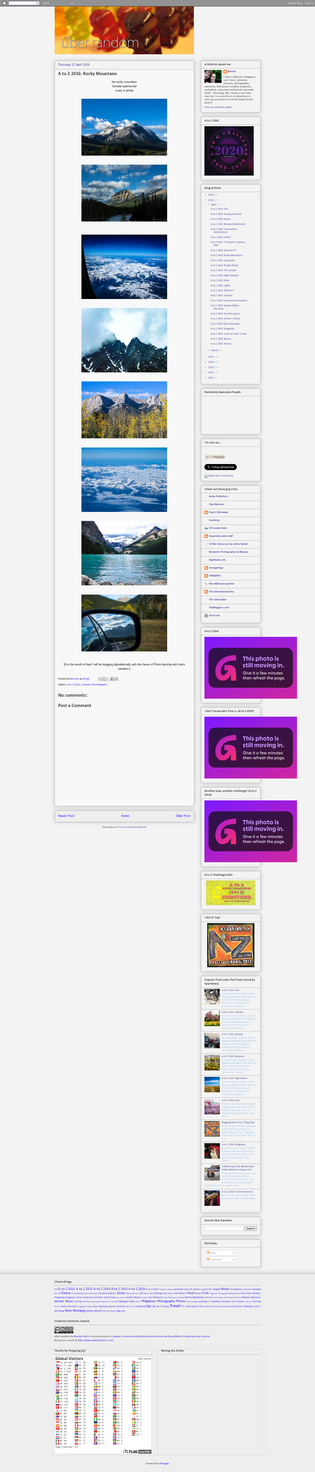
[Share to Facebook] (112, 679)
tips (149, 1306)
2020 (211, 195)
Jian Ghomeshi (155, 1297)
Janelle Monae (133, 1297)
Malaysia (172, 1297)
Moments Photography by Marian (228, 552)
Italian (107, 1297)
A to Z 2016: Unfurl (221, 237)
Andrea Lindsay (166, 1289)
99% (56, 1289)
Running (257, 1301)
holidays (256, 1293)
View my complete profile (218, 107)
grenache (236, 1293)
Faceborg (214, 520)
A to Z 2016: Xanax (220, 219)
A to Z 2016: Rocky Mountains (227, 255)
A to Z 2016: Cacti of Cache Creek (229, 334)
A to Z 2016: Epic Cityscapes (225, 324)
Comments (215, 1259)
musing (78, 1301)
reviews (240, 1301)
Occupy (114, 1302)
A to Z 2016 (73, 684)
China (86, 1293)
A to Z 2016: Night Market (224, 275)
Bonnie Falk (81, 1336)
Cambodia (246, 1289)
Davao (121, 1293)
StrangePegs (216, 568)
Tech (132, 1306)
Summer (121, 1306)
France (198, 1293)
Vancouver (237, 1306)
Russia (57, 1306)
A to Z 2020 (152, 1289)
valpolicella (209, 1306)
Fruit (205, 1293)
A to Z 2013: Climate (232, 1012)
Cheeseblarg (77, 1293)
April (214, 204)
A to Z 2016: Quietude (223, 260)
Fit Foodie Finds (218, 528)
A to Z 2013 (84, 1289)
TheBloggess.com (219, 607)
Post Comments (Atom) (132, 827)
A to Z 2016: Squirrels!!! (223, 250)
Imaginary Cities (73, 1297)
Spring (102, 1306)
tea (128, 1306)
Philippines (148, 1301)
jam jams (120, 1297)
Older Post (183, 816)
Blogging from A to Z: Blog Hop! (238, 1122)
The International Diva (221, 591)
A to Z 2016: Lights (220, 285)
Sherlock (72, 1306)
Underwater (191, 1306)
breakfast (236, 1289)
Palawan (123, 1301)
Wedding (59, 1311)
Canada (86, 684)
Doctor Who (149, 1293)
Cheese (66, 1293)
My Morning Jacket (91, 1302)
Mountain (256, 1297)
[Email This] (100, 679)
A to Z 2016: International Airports (229, 300)
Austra (196, 1289)
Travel (175, 1306)
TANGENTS (215, 576)
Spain (89, 1306)
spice (95, 1306)
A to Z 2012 (66, 1289)
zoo (123, 1311)
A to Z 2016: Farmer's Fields (225, 318)
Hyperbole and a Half (221, 536)
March (215, 350)
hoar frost (246, 1293)
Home (125, 816)
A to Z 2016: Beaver (221, 339)
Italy (113, 1297)
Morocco (246, 1297)
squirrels (111, 1306)
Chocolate (93, 1293)
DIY (141, 1293)
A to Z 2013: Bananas (233, 1056)
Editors (171, 1293)
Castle (57, 1293)
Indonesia (88, 1297)
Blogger (164, 1463)
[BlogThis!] (104, 679)
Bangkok (204, 1289)
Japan (144, 1297)
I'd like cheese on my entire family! (228, 544)
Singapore (82, 1306)
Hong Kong (59, 1297)
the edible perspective (221, 584)
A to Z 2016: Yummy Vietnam (226, 214)
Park (131, 1301)
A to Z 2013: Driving (232, 1034)
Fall (176, 1293)
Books (225, 1289)
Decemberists (132, 1293)
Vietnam (249, 1306)
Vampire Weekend (223, 1306)
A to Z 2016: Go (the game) (225, 314)
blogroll (216, 1289)
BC (210, 1289)
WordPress (100, 1311)
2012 (211, 372)
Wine (68, 1311)
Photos (181, 1301)
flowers (183, 1293)
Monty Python (235, 1297)
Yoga (118, 1311)
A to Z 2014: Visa (231, 1100)
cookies (112, 1293)
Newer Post (66, 816)
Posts (212, 1253)
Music (69, 1301)
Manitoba (198, 1297)
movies (59, 1301)
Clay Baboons (216, 504)
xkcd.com (214, 615)
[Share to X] (108, 679)
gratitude (227, 1293)
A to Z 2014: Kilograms (233, 1144)
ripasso (248, 1302)
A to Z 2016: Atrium (221, 344)
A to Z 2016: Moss (220, 280)
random (216, 1301)
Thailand (140, 1306)
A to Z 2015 (119, 1289)
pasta (137, 1302)
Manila (188, 1297)
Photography (99, 684)
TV (183, 1306)
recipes (226, 1301)
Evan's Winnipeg (218, 512)
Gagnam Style (216, 1293)
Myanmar (106, 1302)
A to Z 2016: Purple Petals (224, 265)
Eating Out (161, 1293)
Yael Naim (111, 1311)
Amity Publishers (218, 496)
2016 (211, 200)
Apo (186, 1289)
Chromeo (103, 1293)
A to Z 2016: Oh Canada (223, 270)
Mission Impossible (218, 1297)
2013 (211, 367)
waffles (257, 1306)
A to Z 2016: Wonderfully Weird (228, 224)
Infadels (98, 1297)
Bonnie (75, 678)
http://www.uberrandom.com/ (96, 1340)
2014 (211, 362)
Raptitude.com (217, 560)
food (190, 1293)
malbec (181, 1297)
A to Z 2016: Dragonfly (222, 329)
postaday (203, 1301)
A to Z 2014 (102, 1289)
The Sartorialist (217, 599)
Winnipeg (79, 1311)
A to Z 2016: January (221, 295)
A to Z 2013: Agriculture (234, 1078)
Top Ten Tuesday (160, 1306)
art (190, 1289)
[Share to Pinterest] (116, 679)
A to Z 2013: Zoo (230, 990)
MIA (207, 1297)
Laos (166, 1297)
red (233, 1301)
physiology (192, 1302)
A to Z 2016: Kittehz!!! (222, 290)
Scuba (64, 1306)
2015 (211, 357)
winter (90, 1311)
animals (178, 1289)
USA (201, 1306)
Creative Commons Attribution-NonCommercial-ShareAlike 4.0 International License (160, 1336)
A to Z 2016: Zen (219, 209)
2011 (211, 378)
